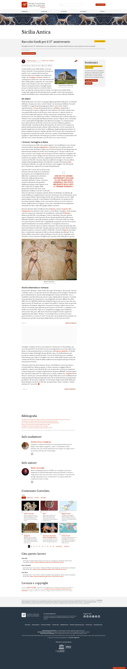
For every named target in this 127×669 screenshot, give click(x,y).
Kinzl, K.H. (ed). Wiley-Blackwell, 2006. (40, 422)
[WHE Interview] (32, 482)
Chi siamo (64, 11)
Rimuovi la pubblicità (70, 323)
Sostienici (83, 11)
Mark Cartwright (31, 60)
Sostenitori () (98, 624)
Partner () (89, 624)
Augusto (69, 373)
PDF (50, 65)
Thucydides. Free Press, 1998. (35, 426)
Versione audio (36, 65)
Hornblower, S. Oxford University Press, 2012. (39, 421)
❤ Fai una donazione (29, 53)
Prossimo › (59, 546)
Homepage (25, 11)
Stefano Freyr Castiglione (48, 60)
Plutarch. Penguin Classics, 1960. (36, 424)
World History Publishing (47, 633)
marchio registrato (74, 637)
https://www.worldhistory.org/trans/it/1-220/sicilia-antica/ (47, 562)
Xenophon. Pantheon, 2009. (37, 427)
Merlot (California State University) (64, 602)
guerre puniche (62, 351)
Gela (51, 147)
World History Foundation (49, 630)
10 (53, 546)
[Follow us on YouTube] (99, 617)
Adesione (88, 83)
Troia (36, 108)
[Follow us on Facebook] (84, 617)
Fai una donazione (91, 80)
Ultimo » (67, 546)
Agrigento (43, 147)
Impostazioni (35, 624)
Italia (57, 108)
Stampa (44, 65)
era (43, 153)
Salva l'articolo (26, 65)
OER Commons (79, 602)
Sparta (53, 209)
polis (69, 162)
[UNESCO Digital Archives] (63, 648)
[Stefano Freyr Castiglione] (32, 454)
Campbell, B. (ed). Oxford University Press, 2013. (46, 419)
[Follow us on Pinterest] (90, 617)
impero (65, 230)
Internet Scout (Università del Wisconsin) (42, 602)
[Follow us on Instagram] (96, 617)
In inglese (44, 11)
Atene (40, 77)
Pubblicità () (64, 624)
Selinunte (66, 213)
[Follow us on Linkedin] (93, 617)
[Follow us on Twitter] (87, 617)
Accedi (102, 11)
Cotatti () (55, 624)
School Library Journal (90, 602)
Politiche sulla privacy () (77, 624)
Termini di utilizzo (46, 624)
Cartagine (32, 77)
